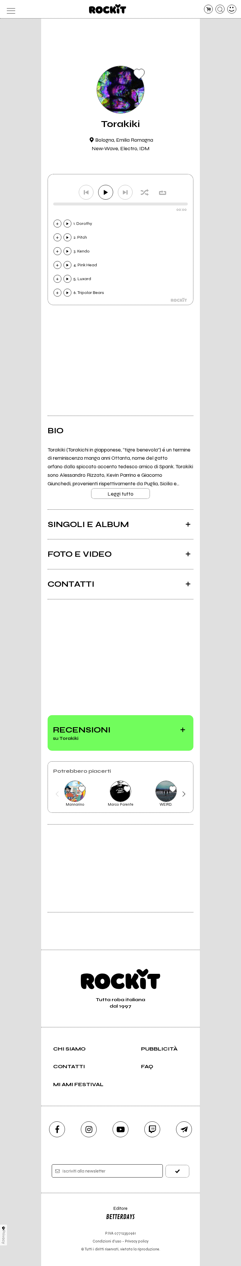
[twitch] (152, 1129)
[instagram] (89, 1129)
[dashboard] (231, 9)
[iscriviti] (177, 1171)
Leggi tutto (120, 494)
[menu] (9, 9)
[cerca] (220, 9)
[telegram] (184, 1129)
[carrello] (208, 9)
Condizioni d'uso (107, 1241)
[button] (57, 793)
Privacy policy (136, 1241)
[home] (107, 9)
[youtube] (120, 1129)
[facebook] (57, 1129)
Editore (117, 1211)
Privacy (3, 1237)
